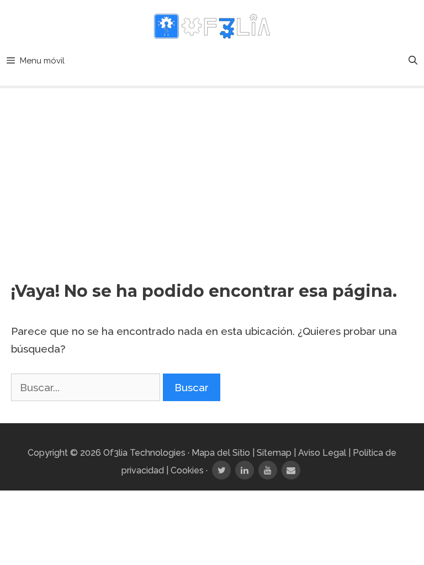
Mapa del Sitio (221, 452)
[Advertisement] (212, 176)
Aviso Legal (322, 452)
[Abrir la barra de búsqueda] (412, 61)
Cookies (187, 470)
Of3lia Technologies (144, 452)
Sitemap (274, 452)
